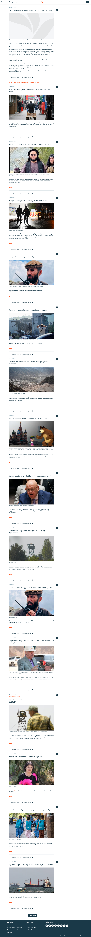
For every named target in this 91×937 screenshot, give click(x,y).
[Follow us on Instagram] (55, 926)
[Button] (15, 77)
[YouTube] (80, 2)
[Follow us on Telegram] (61, 926)
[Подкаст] (67, 926)
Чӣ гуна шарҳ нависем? (12, 929)
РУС (76, 2)
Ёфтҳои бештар (32, 915)
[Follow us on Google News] (47, 926)
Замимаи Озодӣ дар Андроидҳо (33, 925)
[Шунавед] (84, 2)
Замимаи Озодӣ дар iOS (31, 927)
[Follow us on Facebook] (49, 926)
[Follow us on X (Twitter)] (58, 926)
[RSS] (64, 926)
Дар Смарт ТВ (29, 929)
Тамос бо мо (10, 932)
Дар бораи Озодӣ (11, 925)
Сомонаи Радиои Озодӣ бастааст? (14, 927)
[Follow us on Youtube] (52, 926)
